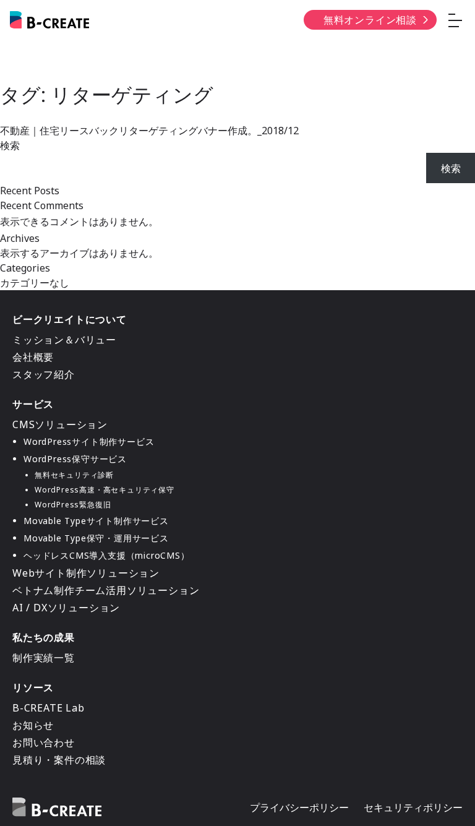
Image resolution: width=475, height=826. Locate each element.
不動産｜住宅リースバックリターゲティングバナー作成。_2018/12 (149, 130)
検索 (10, 145)
